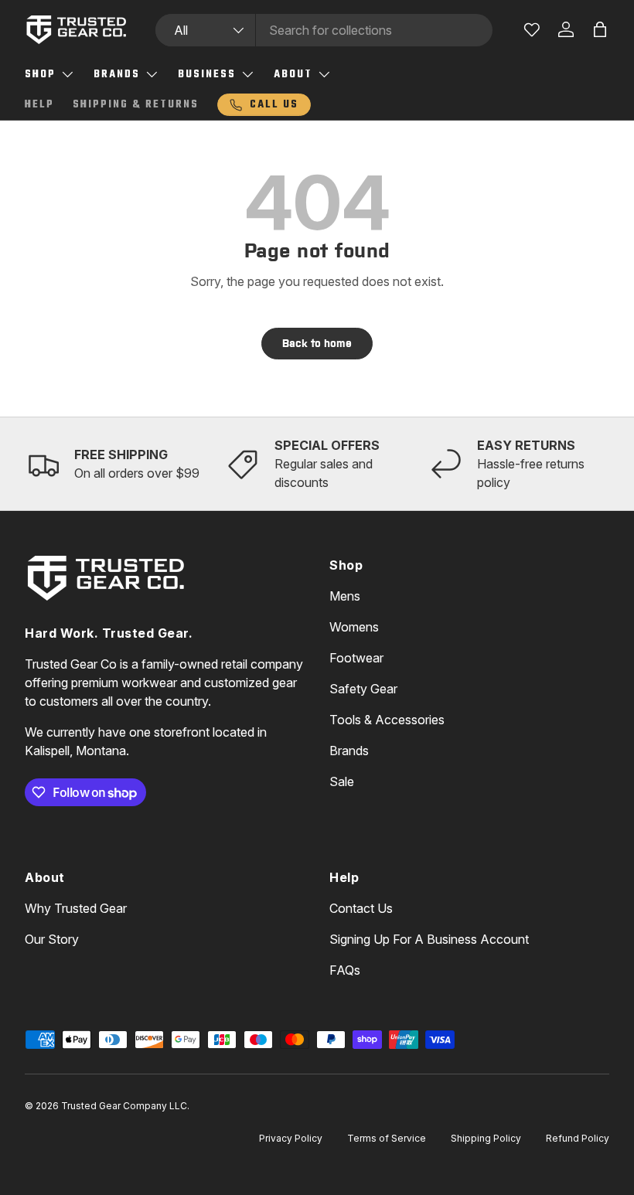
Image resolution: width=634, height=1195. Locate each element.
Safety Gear (363, 688)
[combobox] (324, 30)
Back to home (317, 343)
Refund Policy (577, 1138)
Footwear (356, 658)
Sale (341, 781)
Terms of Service (386, 1138)
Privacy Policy (290, 1138)
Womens (354, 627)
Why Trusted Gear (76, 908)
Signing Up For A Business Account (429, 939)
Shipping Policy (486, 1138)
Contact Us (361, 908)
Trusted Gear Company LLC (124, 1106)
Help (39, 105)
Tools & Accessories (387, 719)
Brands (349, 750)
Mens (344, 596)
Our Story (52, 939)
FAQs (344, 970)
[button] (600, 29)
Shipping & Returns (136, 105)
